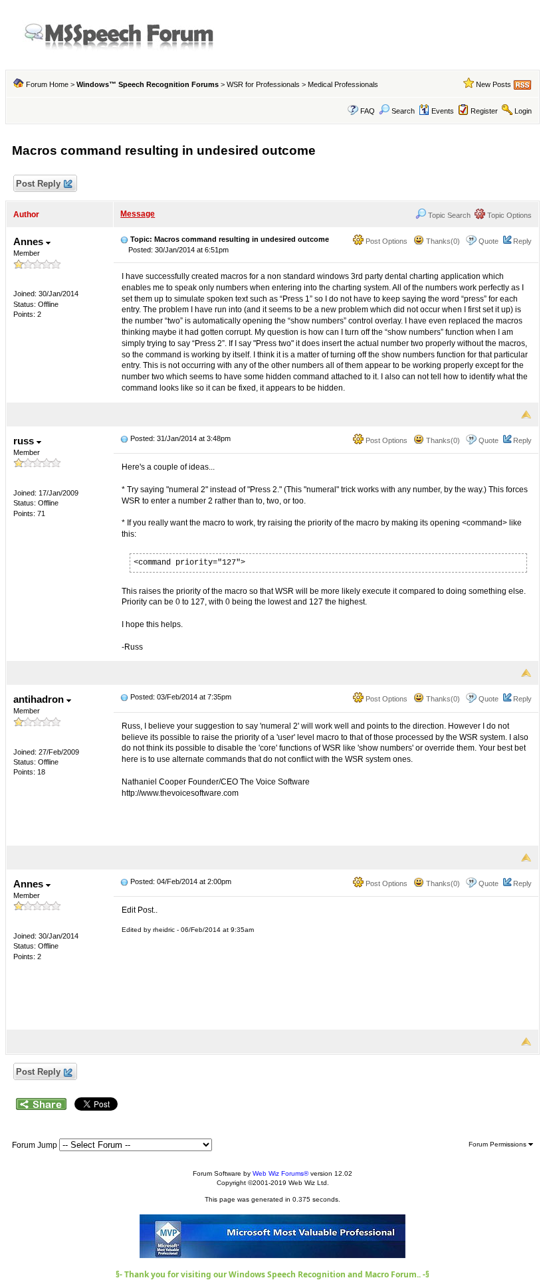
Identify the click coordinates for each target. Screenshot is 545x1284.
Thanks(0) (442, 241)
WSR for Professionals (263, 84)
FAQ (367, 111)
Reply (522, 241)
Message (137, 214)
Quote (488, 241)
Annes (29, 241)
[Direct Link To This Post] (124, 239)
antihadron (39, 699)
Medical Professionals (343, 84)
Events (442, 111)
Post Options (385, 241)
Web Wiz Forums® (280, 1173)
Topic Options (508, 215)
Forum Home (47, 84)
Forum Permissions (498, 1144)
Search (403, 111)
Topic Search (448, 215)
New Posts (493, 84)
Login (523, 111)
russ (25, 440)
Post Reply (38, 184)
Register (484, 111)
